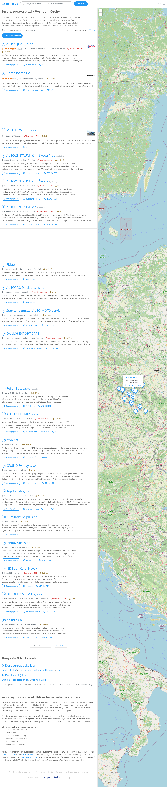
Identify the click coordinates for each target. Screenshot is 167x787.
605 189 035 (52, 224)
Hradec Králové (9, 670)
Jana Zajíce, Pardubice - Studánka (16, 292)
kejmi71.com (31, 637)
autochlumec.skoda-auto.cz (37, 431)
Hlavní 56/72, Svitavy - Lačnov (15, 470)
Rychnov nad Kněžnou (44, 670)
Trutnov (60, 670)
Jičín (20, 670)
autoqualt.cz (31, 65)
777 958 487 (43, 457)
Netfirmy (12, 3)
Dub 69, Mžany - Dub (12, 444)
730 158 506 (52, 173)
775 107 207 (47, 65)
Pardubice (17, 679)
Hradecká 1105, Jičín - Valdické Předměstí (19, 160)
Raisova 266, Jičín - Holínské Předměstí (18, 496)
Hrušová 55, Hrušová (11, 573)
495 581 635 (51, 611)
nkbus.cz (29, 586)
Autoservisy (14, 30)
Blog (68, 778)
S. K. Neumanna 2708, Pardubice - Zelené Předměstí (23, 338)
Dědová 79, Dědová (11, 521)
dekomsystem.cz (33, 611)
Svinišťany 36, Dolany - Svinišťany (16, 547)
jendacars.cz (31, 560)
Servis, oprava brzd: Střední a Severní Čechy (19, 684)
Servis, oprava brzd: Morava (48, 684)
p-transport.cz (32, 90)
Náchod (27, 670)
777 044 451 (49, 509)
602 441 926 (50, 325)
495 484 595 (60, 431)
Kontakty (59, 772)
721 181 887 (54, 348)
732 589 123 (47, 560)
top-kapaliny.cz (32, 509)
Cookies (84, 772)
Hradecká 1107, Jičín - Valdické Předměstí (19, 211)
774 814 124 (50, 483)
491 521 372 (49, 90)
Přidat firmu (40, 772)
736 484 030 (46, 406)
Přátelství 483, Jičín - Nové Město (16, 393)
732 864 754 (31, 279)
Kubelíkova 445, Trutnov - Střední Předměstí (20, 624)
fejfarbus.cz (31, 406)
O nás (50, 772)
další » (63, 645)
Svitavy (26, 679)
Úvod (11, 772)
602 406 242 (44, 586)
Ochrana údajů (72, 772)
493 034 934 (52, 199)
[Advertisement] (49, 110)
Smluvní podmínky (24, 772)
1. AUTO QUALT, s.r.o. (133, 377)
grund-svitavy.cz (33, 483)
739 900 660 (31, 302)
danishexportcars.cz (34, 348)
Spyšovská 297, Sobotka (12, 136)
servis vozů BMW (9, 754)
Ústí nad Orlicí (38, 679)
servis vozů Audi (28, 754)
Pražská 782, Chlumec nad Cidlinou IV (18, 419)
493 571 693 (31, 147)
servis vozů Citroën (30, 757)
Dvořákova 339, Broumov (34, 79)
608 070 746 (47, 637)
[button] (133, 390)
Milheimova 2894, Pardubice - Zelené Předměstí (22, 315)
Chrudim (6, 679)
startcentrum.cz (33, 325)
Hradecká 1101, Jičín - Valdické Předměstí (19, 186)
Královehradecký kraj (20, 665)
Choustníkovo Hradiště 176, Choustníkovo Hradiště (45, 49)
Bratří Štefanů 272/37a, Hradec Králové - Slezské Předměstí (26, 599)
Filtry (94, 30)
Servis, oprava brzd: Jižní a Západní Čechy (76, 684)
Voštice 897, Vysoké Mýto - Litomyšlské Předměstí (22, 269)
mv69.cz (29, 457)
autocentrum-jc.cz (33, 173)
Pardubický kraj (16, 675)
